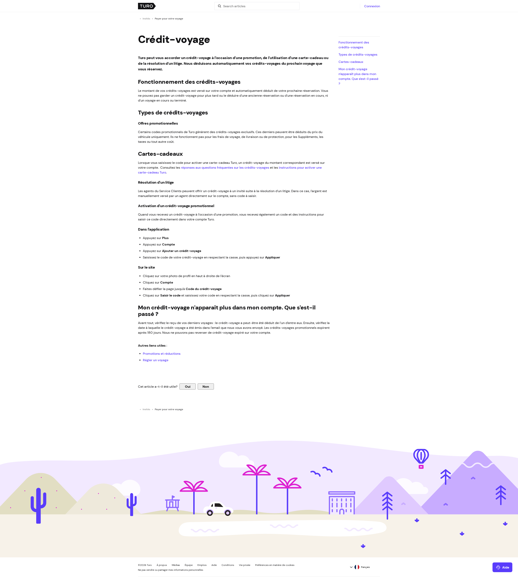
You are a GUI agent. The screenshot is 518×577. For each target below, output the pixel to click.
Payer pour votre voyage (169, 18)
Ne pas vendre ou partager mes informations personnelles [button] (170, 570)
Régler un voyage (155, 360)
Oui (187, 386)
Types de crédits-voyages (358, 54)
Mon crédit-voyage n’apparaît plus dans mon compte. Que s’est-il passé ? (358, 76)
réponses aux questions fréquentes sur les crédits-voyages (224, 167)
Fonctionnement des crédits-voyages (354, 44)
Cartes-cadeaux (351, 62)
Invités (146, 18)
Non (206, 386)
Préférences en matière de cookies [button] (274, 565)
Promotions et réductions (161, 353)
